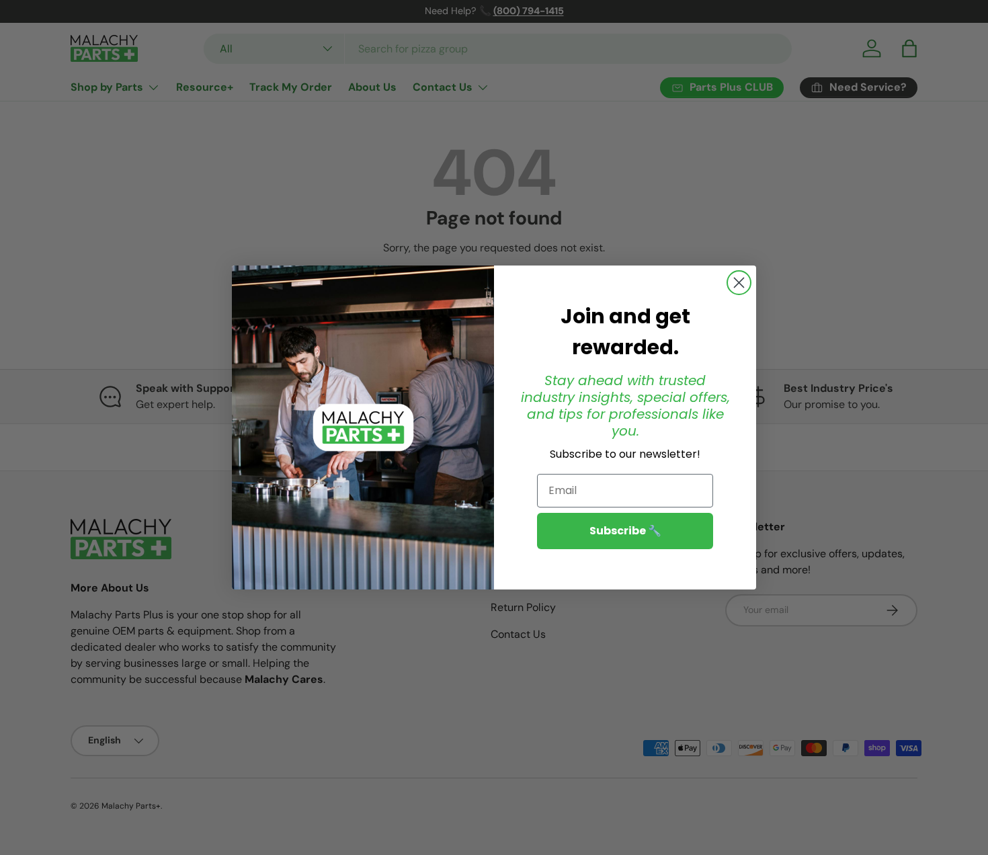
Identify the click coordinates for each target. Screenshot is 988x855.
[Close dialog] (739, 282)
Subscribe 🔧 (625, 530)
